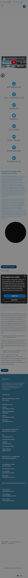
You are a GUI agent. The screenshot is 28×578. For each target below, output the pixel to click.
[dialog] (14, 289)
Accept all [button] (15, 296)
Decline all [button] (14, 300)
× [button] (24, 276)
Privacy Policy (6, 292)
